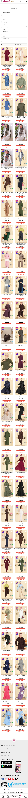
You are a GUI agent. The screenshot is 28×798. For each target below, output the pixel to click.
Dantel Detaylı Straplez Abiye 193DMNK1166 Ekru (21, 524)
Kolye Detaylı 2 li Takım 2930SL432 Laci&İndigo (21, 295)
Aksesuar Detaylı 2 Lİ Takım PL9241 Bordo (7, 574)
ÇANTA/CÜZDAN (6, 38)
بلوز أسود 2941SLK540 (7, 650)
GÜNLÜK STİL (5, 31)
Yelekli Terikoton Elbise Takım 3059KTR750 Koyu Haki (21, 117)
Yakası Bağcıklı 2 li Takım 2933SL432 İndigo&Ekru (7, 117)
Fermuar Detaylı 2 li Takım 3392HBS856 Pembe (7, 269)
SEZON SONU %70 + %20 (7, 15)
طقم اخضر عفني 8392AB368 (7, 497)
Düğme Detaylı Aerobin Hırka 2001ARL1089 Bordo (7, 66)
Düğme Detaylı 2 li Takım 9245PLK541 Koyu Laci (21, 193)
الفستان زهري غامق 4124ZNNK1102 (7, 701)
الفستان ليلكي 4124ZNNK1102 (21, 701)
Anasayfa (2, 797)
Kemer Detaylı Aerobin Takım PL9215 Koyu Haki (7, 473)
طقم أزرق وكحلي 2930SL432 (21, 726)
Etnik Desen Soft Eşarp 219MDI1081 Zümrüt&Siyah (7, 168)
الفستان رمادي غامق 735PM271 (21, 345)
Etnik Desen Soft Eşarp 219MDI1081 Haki (7, 141)
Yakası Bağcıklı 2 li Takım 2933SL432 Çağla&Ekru (21, 91)
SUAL (4, 33)
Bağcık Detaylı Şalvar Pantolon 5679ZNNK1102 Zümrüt (7, 244)
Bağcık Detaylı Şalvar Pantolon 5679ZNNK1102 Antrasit (21, 244)
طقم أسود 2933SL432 (21, 421)
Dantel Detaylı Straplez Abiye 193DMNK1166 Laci (7, 549)
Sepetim (19, 796)
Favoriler (8, 797)
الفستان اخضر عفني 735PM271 (7, 370)
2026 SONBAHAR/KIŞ (6, 12)
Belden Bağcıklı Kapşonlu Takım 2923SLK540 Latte (7, 218)
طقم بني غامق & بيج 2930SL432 (21, 319)
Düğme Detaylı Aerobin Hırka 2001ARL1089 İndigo (7, 91)
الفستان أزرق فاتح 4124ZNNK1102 (7, 726)
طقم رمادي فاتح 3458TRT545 (21, 675)
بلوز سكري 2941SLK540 (21, 624)
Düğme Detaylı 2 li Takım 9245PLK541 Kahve (7, 193)
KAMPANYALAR (6, 41)
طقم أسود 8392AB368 (21, 497)
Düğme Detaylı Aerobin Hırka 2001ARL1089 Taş (21, 66)
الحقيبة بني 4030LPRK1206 (7, 345)
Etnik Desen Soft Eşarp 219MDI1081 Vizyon (21, 142)
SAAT (4, 24)
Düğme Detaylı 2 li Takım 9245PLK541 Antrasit (21, 168)
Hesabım (25, 797)
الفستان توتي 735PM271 (21, 370)
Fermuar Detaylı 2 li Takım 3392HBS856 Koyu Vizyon (21, 269)
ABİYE (4, 29)
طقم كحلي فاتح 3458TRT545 (7, 675)
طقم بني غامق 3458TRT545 (21, 650)
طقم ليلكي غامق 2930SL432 (7, 319)
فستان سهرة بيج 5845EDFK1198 (7, 421)
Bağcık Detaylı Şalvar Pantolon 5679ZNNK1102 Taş (21, 600)
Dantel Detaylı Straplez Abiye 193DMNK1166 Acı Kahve (7, 524)
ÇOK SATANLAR (6, 40)
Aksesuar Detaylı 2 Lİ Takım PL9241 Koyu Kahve (21, 549)
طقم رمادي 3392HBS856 (7, 294)
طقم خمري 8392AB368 (21, 472)
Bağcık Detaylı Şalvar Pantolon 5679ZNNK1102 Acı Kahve (7, 600)
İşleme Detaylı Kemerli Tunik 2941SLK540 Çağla (7, 625)
